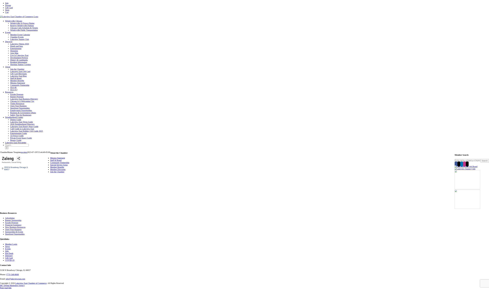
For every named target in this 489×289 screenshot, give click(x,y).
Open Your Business (13, 229)
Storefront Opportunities (15, 234)
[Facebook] (456, 164)
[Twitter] (458, 164)
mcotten (24, 152)
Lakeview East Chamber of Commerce (31, 283)
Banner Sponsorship (13, 220)
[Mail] (467, 164)
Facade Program (11, 223)
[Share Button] (18, 158)
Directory (9, 256)
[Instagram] (464, 164)
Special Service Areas (59, 165)
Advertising (10, 218)
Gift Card (9, 258)
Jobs (7, 251)
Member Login (11, 244)
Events (8, 249)
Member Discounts (57, 169)
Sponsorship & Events (14, 232)
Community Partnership (59, 163)
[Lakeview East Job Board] (466, 166)
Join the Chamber (57, 172)
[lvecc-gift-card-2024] (467, 208)
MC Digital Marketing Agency (12, 285)
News (7, 246)
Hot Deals (9, 253)
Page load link (5, 288)
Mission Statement (57, 158)
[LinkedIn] (461, 164)
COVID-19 (9, 260)
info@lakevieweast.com (15, 279)
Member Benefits (57, 167)
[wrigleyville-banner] (467, 188)
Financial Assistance (13, 225)
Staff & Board (56, 160)
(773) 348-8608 (12, 274)
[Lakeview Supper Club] (465, 169)
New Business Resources (15, 227)
